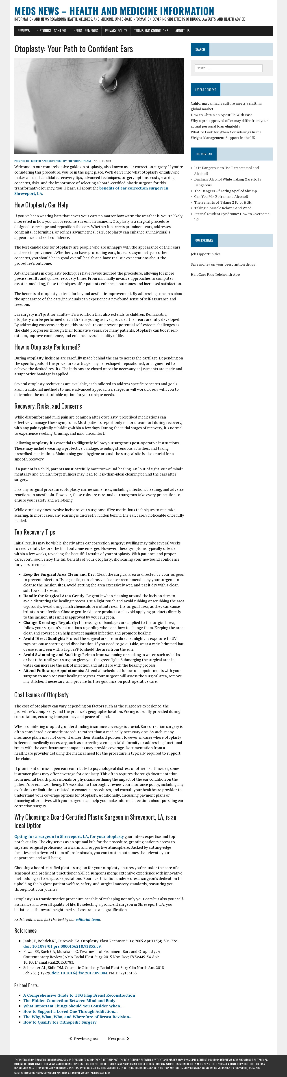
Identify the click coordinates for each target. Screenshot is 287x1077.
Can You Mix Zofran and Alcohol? (221, 196)
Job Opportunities (205, 253)
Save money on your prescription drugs (223, 264)
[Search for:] (229, 67)
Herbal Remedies (86, 30)
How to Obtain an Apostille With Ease (221, 114)
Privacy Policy (116, 30)
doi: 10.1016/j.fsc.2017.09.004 (79, 973)
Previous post (86, 1038)
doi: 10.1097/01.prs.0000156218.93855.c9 (62, 946)
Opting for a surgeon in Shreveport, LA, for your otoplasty (69, 836)
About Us (182, 30)
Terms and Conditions (151, 30)
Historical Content (52, 30)
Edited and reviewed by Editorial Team (61, 161)
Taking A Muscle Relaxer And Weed (222, 207)
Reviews (24, 30)
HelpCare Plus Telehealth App (215, 274)
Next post (116, 1038)
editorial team (88, 919)
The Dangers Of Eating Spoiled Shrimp (225, 190)
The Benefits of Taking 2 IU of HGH (223, 202)
